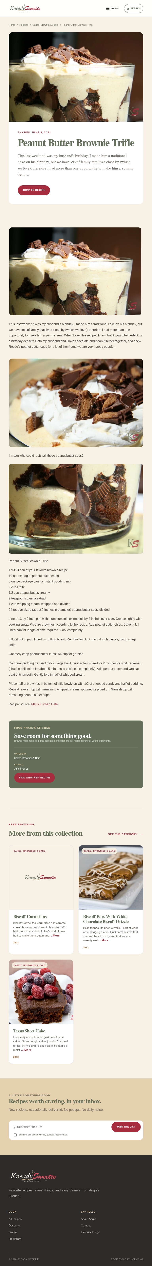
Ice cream (15, 1238)
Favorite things (90, 1232)
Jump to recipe (34, 190)
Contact (86, 1225)
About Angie (88, 1219)
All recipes (15, 1219)
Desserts (14, 1225)
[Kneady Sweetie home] (54, 8)
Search (134, 8)
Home (12, 25)
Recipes (23, 25)
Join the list (126, 1126)
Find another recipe (34, 777)
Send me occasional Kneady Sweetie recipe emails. (43, 1134)
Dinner (13, 1232)
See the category (125, 834)
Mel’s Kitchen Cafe (44, 704)
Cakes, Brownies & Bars (45, 25)
